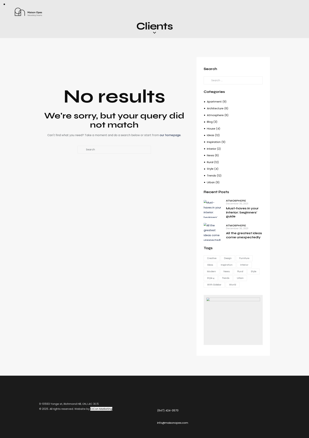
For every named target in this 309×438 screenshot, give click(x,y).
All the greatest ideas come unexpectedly (244, 235)
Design (228, 258)
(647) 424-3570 (167, 410)
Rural (210, 162)
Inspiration (214, 142)
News (210, 155)
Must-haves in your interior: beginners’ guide (242, 212)
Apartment (214, 101)
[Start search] (81, 150)
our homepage (170, 135)
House (211, 128)
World (232, 284)
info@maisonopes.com (172, 423)
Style (210, 169)
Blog (210, 122)
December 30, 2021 (237, 203)
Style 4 (210, 278)
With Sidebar (214, 284)
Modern (211, 271)
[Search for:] (233, 80)
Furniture (244, 258)
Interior (211, 149)
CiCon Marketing (101, 409)
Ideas (210, 135)
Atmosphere (215, 115)
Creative (211, 258)
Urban (211, 182)
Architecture (215, 108)
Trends (211, 175)
